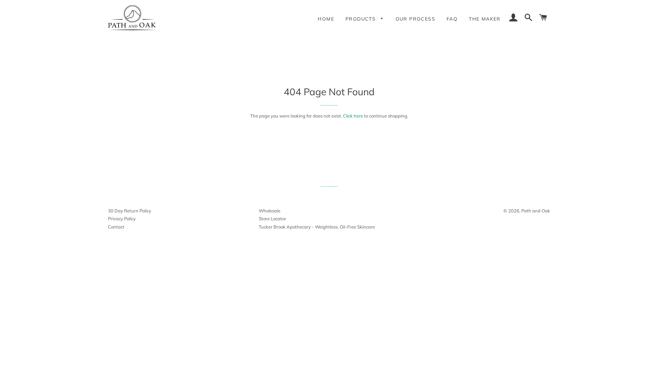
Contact (116, 227)
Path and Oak (535, 210)
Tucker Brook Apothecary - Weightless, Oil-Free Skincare (317, 227)
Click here (353, 116)
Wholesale (269, 210)
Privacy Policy (122, 218)
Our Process (415, 19)
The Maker (485, 19)
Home (326, 19)
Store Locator (272, 218)
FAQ (452, 19)
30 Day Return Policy (129, 210)
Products (361, 19)
